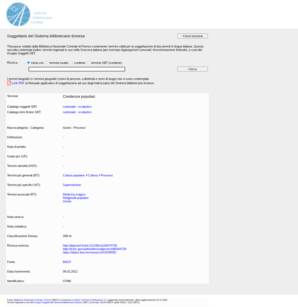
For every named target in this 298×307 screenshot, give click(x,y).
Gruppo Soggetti (42, 302)
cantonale (69, 106)
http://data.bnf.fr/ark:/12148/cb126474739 (90, 245)
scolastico (85, 106)
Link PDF (18, 83)
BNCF (67, 262)
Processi (107, 175)
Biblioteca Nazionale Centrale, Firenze (32, 300)
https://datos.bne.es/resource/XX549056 (89, 252)
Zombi (67, 201)
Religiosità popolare (76, 198)
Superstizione (72, 185)
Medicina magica (74, 194)
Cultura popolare (74, 175)
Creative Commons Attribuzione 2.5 (89, 300)
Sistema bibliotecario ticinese (68, 302)
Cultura (93, 175)
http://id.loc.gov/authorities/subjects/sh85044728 (94, 249)
